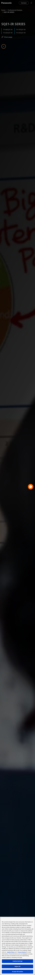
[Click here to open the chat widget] (30, 486)
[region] (17, 946)
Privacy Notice (22, 952)
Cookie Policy (10, 952)
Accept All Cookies (17, 971)
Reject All (17, 966)
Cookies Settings (17, 961)
